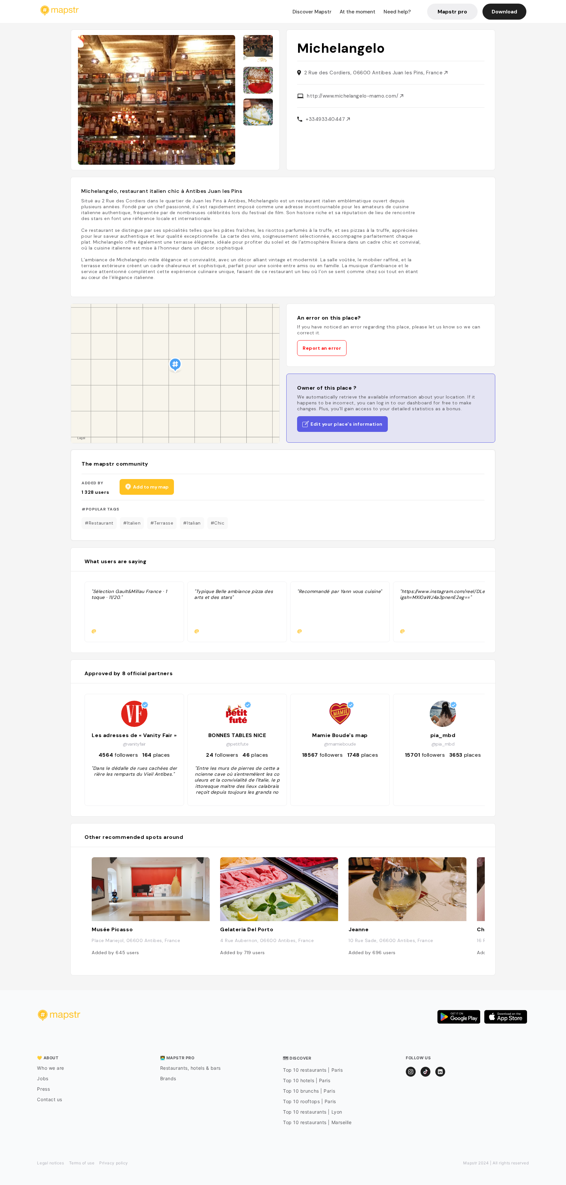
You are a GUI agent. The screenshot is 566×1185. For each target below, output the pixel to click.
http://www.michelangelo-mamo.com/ (353, 96)
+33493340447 (326, 119)
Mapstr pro (452, 11)
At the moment (357, 12)
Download (504, 11)
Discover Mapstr (311, 12)
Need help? (397, 12)
